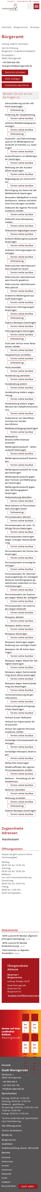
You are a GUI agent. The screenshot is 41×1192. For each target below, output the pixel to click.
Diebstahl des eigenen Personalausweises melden (21, 211)
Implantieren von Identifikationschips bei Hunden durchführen (20, 421)
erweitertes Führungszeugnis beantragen (20, 312)
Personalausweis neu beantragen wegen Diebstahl (20, 609)
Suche (4, 1178)
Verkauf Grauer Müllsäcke (18, 717)
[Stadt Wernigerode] (20, 1079)
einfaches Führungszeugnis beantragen (20, 255)
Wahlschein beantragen (17, 763)
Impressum (7, 1169)
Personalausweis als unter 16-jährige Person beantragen (20, 528)
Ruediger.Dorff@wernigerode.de (23, 995)
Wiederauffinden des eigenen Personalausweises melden (20, 770)
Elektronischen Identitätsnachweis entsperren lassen (20, 269)
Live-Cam (10, 1)
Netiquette (6, 1174)
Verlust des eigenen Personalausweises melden (20, 732)
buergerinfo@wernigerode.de (17, 66)
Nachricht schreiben (15, 72)
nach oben (27, 1186)
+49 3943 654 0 (9, 1081)
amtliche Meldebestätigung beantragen (20, 128)
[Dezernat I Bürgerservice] (20, 985)
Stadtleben (7, 1144)
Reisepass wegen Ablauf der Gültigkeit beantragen (21, 664)
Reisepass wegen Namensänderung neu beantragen (21, 686)
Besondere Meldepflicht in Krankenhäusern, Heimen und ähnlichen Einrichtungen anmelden (21, 200)
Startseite (7, 27)
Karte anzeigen (12, 78)
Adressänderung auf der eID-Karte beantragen (19, 106)
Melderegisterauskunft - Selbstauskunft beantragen (21, 450)
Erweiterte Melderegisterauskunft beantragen (20, 299)
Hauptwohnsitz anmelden (19, 358)
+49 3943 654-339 (11, 62)
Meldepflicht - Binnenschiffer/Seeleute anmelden (17, 439)
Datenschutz (7, 1161)
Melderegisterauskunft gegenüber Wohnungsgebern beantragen (20, 490)
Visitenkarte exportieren (17, 85)
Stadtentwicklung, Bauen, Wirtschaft (20, 1148)
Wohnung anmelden (19, 802)
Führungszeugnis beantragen (19, 335)
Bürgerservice (21, 27)
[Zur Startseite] (11, 6)
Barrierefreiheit (9, 1186)
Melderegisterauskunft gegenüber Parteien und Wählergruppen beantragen (21, 479)
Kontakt (5, 1165)
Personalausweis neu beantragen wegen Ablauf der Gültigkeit (21, 597)
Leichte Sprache (22, 1)
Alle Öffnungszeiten (12, 1125)
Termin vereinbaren (12, 1130)
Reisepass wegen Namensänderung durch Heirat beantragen (21, 675)
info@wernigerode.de (13, 1088)
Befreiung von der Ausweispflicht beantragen (19, 171)
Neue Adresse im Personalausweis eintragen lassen (20, 509)
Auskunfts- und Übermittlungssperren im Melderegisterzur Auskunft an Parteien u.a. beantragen (21, 145)
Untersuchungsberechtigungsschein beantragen (20, 709)
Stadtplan (6, 1182)
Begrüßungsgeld (10, 839)
